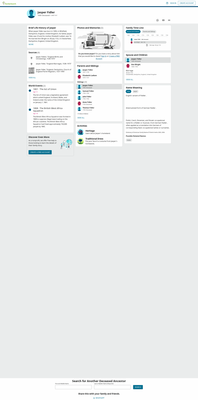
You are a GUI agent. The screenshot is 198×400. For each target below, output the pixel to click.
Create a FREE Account (40, 152)
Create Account (187, 3)
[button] (50, 58)
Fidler (128, 91)
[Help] (167, 3)
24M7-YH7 (54, 15)
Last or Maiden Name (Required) (104, 384)
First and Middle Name (62, 384)
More (31, 44)
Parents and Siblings (149, 31)
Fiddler (129, 140)
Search (138, 387)
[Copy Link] (169, 20)
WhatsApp (100, 398)
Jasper (135, 91)
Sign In (173, 3)
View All (32, 77)
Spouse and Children (133, 31)
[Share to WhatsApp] (158, 20)
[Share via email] (163, 20)
